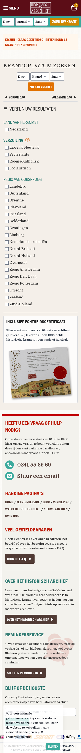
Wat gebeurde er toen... (23, 509)
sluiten (53, 746)
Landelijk (17, 186)
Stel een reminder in (22, 673)
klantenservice (24, 439)
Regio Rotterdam (23, 283)
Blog (46, 502)
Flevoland (17, 207)
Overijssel (18, 263)
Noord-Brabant (22, 249)
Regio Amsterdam (24, 270)
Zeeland (16, 297)
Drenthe (16, 200)
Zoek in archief (41, 87)
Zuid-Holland (20, 304)
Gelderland (19, 221)
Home (9, 502)
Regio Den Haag (23, 276)
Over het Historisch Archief (28, 619)
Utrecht (16, 290)
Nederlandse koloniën (28, 242)
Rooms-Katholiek (24, 161)
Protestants (19, 154)
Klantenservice (28, 502)
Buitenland (19, 193)
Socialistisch (20, 168)
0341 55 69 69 (34, 465)
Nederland (18, 129)
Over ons (12, 516)
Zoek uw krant (64, 21)
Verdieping (61, 502)
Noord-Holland (22, 256)
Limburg (16, 235)
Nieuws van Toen (56, 509)
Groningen (18, 228)
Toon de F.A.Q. (17, 559)
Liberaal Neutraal (24, 148)
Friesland (17, 214)
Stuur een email (38, 476)
